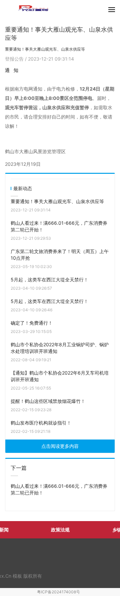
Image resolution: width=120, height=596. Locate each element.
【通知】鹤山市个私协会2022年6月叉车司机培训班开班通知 (60, 376)
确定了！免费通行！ (32, 323)
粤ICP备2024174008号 (58, 591)
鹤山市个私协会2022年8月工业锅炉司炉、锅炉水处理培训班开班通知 (60, 348)
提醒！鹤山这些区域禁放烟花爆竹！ (48, 401)
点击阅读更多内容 (60, 446)
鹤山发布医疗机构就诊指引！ (41, 423)
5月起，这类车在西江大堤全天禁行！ (49, 279)
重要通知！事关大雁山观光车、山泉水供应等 (57, 201)
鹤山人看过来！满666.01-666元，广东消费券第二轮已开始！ (59, 226)
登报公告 (15, 59)
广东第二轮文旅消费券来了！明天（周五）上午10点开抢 (60, 254)
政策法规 (60, 529)
